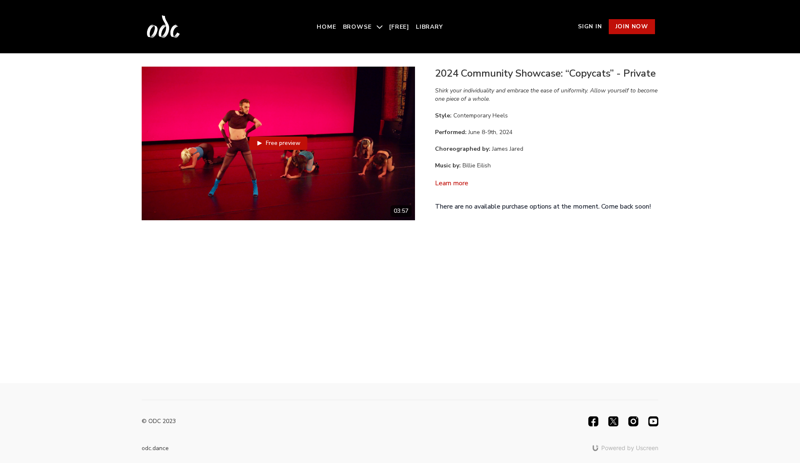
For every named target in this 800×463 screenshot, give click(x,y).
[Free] (399, 27)
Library (429, 27)
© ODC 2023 (159, 421)
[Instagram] (633, 421)
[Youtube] (653, 421)
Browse (358, 27)
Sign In (590, 26)
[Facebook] (593, 421)
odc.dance (155, 448)
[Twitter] (613, 421)
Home (326, 27)
